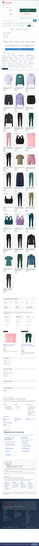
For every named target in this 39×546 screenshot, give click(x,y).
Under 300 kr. (6, 360)
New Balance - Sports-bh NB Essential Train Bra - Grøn (7, 228)
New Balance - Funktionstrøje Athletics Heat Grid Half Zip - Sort (30, 249)
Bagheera (33, 57)
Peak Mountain (31, 63)
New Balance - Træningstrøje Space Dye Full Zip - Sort (7, 128)
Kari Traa (31, 62)
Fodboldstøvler (25, 29)
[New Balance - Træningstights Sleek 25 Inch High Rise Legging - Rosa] (8, 140)
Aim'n (22, 57)
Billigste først (33, 41)
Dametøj (18, 25)
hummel (15, 62)
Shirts (13, 23)
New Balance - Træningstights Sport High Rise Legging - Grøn (30, 188)
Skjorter (14, 25)
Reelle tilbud (28, 518)
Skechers (5, 67)
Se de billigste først (7, 364)
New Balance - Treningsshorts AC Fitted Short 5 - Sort (8, 108)
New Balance (18, 63)
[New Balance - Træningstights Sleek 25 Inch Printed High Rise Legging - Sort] (8, 281)
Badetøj (32, 25)
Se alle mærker (5, 68)
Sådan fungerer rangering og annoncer (9, 53)
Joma (25, 62)
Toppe (26, 25)
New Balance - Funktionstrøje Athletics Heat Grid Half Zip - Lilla (30, 269)
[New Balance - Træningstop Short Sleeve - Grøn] (19, 160)
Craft (23, 58)
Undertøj (10, 25)
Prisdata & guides (28, 515)
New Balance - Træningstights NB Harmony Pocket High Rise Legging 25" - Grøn (19, 269)
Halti (4, 62)
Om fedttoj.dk (5, 512)
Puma (4, 65)
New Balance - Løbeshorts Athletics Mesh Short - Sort (30, 108)
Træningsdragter (18, 29)
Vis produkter (19, 49)
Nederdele (22, 25)
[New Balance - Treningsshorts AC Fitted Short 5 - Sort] (8, 100)
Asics (27, 57)
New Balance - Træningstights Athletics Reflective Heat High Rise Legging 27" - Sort (18, 128)
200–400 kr (22, 41)
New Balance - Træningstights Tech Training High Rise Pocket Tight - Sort (19, 249)
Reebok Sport (21, 65)
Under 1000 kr (17, 41)
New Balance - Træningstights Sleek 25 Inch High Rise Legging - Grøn (30, 208)
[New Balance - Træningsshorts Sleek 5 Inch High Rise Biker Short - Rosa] (31, 160)
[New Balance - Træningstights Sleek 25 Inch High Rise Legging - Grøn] (31, 200)
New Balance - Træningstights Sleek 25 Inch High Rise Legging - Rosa (8, 148)
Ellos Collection (6, 60)
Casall (11, 58)
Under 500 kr (11, 41)
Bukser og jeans (8, 23)
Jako (20, 62)
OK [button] (34, 544)
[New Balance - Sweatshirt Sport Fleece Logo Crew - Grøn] (19, 80)
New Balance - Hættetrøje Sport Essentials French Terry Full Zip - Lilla (30, 88)
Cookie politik (6, 519)
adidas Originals (21, 55)
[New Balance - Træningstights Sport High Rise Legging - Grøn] (31, 180)
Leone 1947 (10, 63)
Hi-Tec (8, 62)
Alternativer (27, 521)
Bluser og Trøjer (21, 23)
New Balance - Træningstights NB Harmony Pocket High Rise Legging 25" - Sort (8, 249)
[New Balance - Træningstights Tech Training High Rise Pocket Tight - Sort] (19, 241)
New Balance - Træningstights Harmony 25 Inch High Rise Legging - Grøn (30, 128)
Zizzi (31, 67)
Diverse (30, 23)
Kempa (4, 63)
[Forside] (6, 2)
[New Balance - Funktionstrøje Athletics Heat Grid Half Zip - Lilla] (31, 261)
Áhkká (16, 57)
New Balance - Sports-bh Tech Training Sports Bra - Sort (19, 148)
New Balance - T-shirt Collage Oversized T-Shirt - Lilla (7, 88)
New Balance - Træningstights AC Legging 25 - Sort (8, 168)
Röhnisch (28, 65)
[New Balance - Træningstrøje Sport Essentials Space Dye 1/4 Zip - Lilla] (19, 100)
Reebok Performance (12, 65)
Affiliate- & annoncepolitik (7, 518)
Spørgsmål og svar (17, 512)
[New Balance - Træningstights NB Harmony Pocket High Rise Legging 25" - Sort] (8, 241)
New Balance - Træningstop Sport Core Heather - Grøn (8, 269)
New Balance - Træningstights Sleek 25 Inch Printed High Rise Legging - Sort (7, 289)
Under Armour (24, 67)
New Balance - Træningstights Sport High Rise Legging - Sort (7, 188)
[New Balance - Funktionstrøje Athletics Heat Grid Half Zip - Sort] (31, 241)
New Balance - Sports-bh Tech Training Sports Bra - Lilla (19, 228)
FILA (30, 60)
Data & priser (5, 515)
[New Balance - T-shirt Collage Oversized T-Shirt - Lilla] (8, 80)
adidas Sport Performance (7, 57)
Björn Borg (5, 58)
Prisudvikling (28, 519)
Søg (35, 20)
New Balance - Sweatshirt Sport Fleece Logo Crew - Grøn (19, 88)
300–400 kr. (5, 361)
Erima (20, 60)
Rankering (27, 522)
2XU (4, 55)
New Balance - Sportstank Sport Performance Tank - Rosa (30, 148)
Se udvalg (6, 325)
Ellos (4, 383)
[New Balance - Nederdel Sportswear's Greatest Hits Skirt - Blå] (19, 180)
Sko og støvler (5, 25)
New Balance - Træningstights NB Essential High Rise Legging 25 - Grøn (31, 229)
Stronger (11, 67)
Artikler (27, 512)
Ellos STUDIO (14, 60)
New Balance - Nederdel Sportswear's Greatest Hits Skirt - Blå (19, 188)
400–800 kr (27, 41)
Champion (17, 58)
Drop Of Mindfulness (31, 58)
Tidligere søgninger (17, 515)
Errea (25, 60)
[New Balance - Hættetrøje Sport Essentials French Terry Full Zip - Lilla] (31, 80)
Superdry (17, 67)
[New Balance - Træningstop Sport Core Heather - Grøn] (8, 261)
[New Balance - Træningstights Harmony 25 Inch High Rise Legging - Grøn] (31, 120)
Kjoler (4, 23)
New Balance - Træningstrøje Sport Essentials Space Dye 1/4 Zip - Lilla (19, 108)
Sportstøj (12, 29)
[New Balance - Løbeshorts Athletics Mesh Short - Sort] (31, 100)
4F (9, 55)
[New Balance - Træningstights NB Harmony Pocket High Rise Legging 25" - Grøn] (19, 261)
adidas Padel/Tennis (29, 55)
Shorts (26, 23)
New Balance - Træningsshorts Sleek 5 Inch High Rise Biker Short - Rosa (31, 168)
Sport (29, 25)
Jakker (17, 23)
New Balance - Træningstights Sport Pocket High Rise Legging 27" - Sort (19, 208)
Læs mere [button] (27, 544)
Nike (24, 63)
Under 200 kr (6, 41)
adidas (14, 55)
